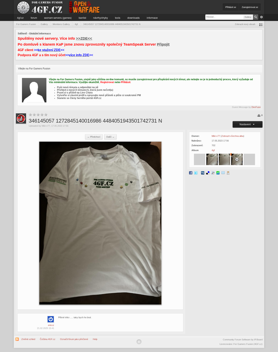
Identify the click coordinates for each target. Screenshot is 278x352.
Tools (117, 17)
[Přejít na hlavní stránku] (59, 7)
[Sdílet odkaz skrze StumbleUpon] (218, 172)
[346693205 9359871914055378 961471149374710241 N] (237, 159)
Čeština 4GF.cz (47, 339)
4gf (213, 150)
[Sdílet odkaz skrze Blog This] (228, 172)
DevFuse (256, 107)
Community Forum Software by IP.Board (243, 339)
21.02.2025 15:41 (45, 328)
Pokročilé (261, 17)
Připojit (163, 44)
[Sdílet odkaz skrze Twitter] (195, 172)
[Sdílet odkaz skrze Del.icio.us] (207, 172)
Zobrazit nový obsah (245, 24)
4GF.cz (20, 17)
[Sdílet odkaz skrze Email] (223, 172)
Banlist (82, 17)
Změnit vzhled (28, 339)
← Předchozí (93, 137)
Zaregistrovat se (250, 7)
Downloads (133, 17)
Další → (110, 137)
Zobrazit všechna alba (232, 136)
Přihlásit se (230, 7)
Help (95, 339)
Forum (34, 17)
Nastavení (246, 124)
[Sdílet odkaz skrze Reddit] (213, 172)
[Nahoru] (139, 341)
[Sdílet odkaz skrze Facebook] (190, 172)
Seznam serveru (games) (58, 17)
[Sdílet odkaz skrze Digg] (202, 172)
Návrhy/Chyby (100, 17)
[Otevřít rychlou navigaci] (261, 24)
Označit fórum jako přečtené (74, 339)
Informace (152, 17)
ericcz (51, 325)
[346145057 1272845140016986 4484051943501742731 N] (224, 159)
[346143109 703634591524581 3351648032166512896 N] (212, 159)
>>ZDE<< (84, 38)
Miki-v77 (46, 126)
